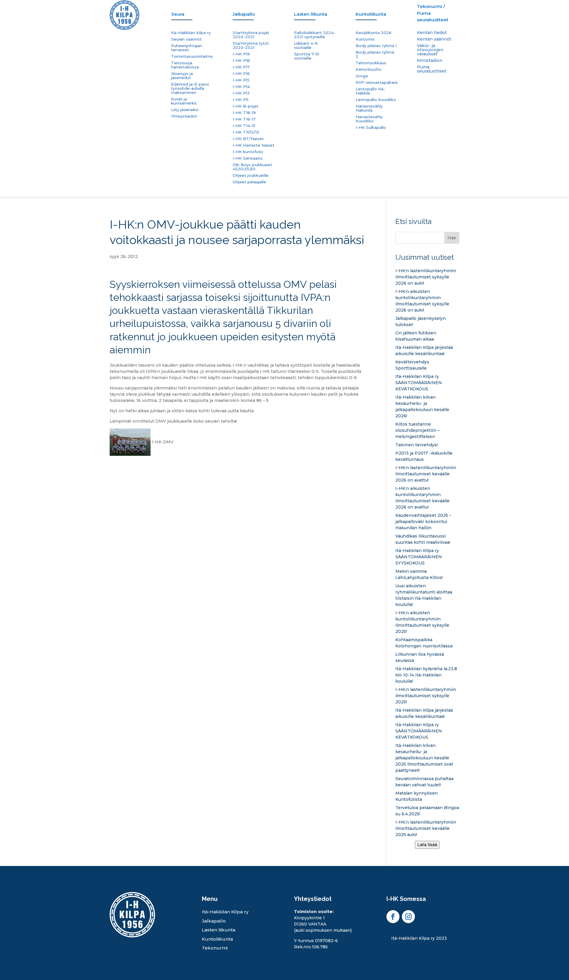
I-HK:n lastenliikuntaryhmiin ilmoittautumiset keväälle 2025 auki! (425, 828)
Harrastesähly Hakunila (369, 108)
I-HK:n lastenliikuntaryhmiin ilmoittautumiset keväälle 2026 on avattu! (425, 474)
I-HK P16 (241, 73)
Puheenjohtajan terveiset (186, 48)
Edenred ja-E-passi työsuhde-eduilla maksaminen (190, 88)
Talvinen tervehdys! (416, 445)
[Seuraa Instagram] (408, 916)
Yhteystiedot (184, 116)
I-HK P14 (241, 86)
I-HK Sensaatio (248, 158)
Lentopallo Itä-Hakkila (370, 91)
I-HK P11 (240, 99)
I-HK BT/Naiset (248, 139)
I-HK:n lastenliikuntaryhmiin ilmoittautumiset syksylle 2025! (425, 696)
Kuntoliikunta (217, 939)
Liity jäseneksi (185, 110)
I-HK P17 (241, 67)
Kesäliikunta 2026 (373, 33)
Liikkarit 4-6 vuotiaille (306, 45)
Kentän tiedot (432, 33)
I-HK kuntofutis (248, 152)
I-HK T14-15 (244, 125)
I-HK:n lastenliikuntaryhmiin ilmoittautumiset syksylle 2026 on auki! (425, 277)
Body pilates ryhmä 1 (376, 46)
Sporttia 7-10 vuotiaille (306, 56)
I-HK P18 (241, 60)
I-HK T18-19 (244, 112)
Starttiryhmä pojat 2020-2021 (251, 35)
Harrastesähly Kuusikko (369, 119)
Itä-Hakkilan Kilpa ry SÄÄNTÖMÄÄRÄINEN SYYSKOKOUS (418, 557)
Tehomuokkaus (371, 63)
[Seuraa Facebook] (392, 916)
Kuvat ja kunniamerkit (184, 101)
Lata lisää (427, 844)
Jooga (362, 76)
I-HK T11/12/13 (246, 132)
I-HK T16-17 (244, 119)
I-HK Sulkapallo (371, 127)
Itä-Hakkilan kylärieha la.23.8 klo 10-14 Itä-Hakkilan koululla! (426, 675)
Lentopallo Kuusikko (376, 99)
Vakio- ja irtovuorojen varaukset (430, 50)
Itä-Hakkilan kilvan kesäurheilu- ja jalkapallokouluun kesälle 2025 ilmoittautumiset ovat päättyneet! (424, 758)
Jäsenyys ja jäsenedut (182, 75)
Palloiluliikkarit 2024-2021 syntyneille (314, 35)
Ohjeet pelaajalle (249, 182)
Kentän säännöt (434, 39)
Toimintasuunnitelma (191, 56)
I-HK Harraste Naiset (253, 145)
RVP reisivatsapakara (376, 82)
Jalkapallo (214, 921)
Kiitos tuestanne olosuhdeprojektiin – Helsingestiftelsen (417, 430)
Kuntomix (365, 39)
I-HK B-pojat (245, 106)
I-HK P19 (241, 54)
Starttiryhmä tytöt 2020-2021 (251, 45)
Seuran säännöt (186, 39)
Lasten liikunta (218, 930)
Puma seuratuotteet (431, 69)
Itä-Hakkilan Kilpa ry (191, 33)
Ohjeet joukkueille (250, 175)
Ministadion (429, 60)
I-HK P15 (241, 80)
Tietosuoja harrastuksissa (185, 65)
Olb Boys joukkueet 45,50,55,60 (252, 167)
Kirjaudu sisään (402, 947)
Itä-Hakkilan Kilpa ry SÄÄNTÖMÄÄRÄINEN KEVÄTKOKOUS (418, 383)
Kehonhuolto (368, 69)
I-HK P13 (241, 93)
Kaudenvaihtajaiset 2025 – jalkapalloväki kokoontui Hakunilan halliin (423, 521)
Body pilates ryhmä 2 (375, 54)
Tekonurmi (215, 948)
